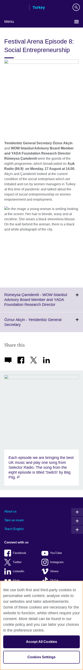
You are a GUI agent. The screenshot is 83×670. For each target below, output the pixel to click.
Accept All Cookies (41, 642)
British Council (15, 8)
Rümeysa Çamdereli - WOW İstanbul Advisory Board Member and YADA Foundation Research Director (39, 302)
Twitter (17, 562)
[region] (41, 625)
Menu (9, 21)
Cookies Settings (41, 657)
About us (10, 511)
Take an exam (14, 520)
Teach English (14, 529)
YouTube (56, 553)
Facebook (19, 553)
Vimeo (54, 571)
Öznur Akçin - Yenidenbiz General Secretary (33, 325)
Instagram (57, 562)
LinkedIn (18, 571)
